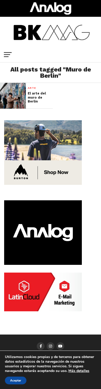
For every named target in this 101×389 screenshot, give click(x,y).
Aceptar (15, 380)
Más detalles (78, 371)
